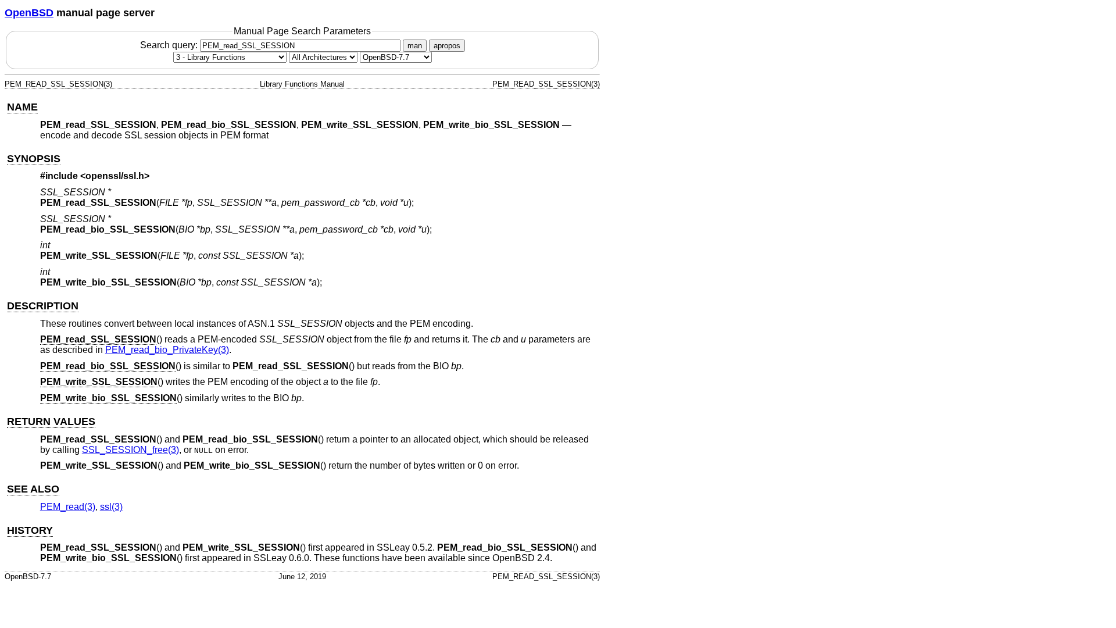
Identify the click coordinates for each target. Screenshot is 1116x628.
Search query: (170, 45)
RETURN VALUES (51, 421)
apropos (447, 45)
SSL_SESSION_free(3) (130, 450)
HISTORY (30, 530)
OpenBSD (29, 13)
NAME (22, 107)
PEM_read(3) (67, 507)
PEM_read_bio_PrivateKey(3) (167, 350)
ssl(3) (111, 507)
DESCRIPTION (42, 306)
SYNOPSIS (33, 159)
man (414, 45)
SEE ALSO (33, 489)
